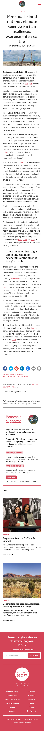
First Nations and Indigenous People (16, 376)
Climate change (8, 374)
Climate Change (12, 703)
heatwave (15, 278)
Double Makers (26, 722)
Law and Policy (12, 692)
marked (6, 287)
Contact (12, 711)
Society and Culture (12, 699)
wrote (20, 162)
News (31, 703)
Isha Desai (9, 555)
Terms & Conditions (31, 719)
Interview (31, 699)
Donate (12, 707)
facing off (28, 84)
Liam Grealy (10, 620)
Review (32, 707)
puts (5, 152)
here (20, 239)
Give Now (11, 477)
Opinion (22, 12)
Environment (19, 374)
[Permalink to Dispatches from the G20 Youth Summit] (22, 516)
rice (32, 328)
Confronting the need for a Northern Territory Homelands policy (21, 605)
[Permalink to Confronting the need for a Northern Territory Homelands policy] (22, 581)
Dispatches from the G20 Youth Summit (19, 539)
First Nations (12, 695)
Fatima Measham (18, 46)
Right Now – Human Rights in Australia (22, 4)
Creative (31, 695)
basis (14, 340)
